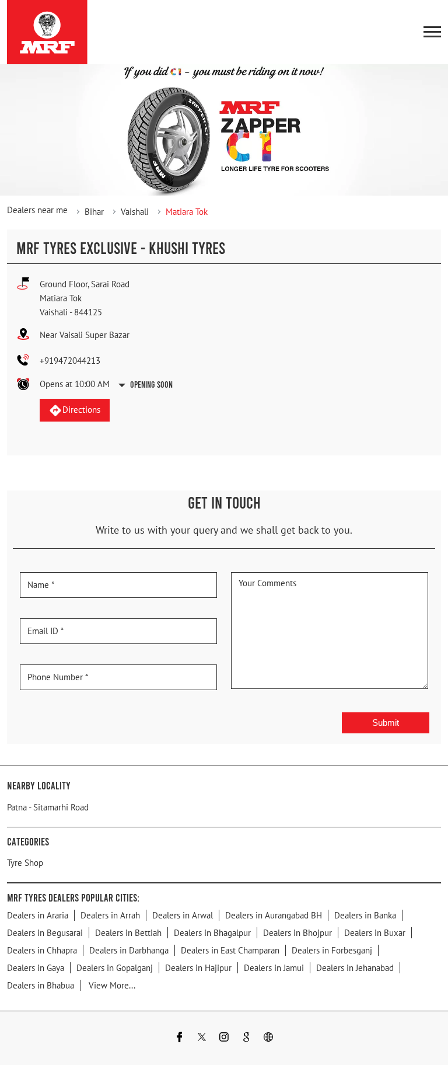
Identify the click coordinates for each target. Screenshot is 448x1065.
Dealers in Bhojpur (297, 932)
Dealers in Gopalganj (114, 967)
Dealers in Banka (365, 914)
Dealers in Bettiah (128, 932)
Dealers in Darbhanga (129, 949)
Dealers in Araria (37, 914)
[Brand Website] (268, 1037)
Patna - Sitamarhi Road (48, 806)
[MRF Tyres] (47, 32)
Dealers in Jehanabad (355, 967)
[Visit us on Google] (246, 1037)
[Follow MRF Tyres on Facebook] (180, 1037)
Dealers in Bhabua (40, 984)
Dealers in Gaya (35, 967)
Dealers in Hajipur (198, 967)
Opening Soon (151, 384)
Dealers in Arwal (182, 914)
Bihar (94, 211)
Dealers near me (37, 209)
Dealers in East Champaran (230, 949)
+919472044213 (70, 360)
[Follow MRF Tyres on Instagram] (224, 1037)
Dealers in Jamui (274, 967)
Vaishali (135, 211)
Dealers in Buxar (374, 932)
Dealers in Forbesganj (332, 949)
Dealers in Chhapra (42, 949)
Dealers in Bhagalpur (212, 932)
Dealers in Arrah (110, 914)
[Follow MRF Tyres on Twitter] (202, 1037)
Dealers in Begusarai (45, 932)
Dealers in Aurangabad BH (273, 914)
